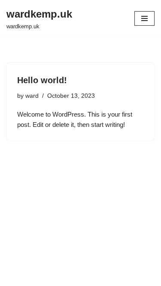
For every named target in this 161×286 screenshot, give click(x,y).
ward (32, 96)
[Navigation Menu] (144, 18)
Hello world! (42, 80)
